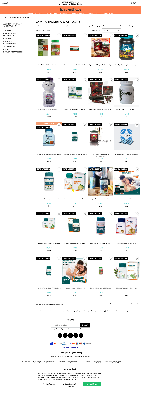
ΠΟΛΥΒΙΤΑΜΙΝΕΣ (9, 33)
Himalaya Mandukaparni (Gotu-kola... (49, 199)
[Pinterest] (81, 335)
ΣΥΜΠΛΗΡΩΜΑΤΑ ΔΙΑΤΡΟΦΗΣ (12, 24)
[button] (11, 9)
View (49, 72)
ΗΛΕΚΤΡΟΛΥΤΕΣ (9, 44)
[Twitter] (65, 335)
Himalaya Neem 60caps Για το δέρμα (49, 243)
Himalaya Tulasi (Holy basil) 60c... (126, 288)
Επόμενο (135, 304)
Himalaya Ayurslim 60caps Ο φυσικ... (75, 109)
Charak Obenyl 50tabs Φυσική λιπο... (49, 65)
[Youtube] (70, 335)
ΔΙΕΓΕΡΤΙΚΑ (8, 30)
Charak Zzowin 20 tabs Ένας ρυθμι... (126, 154)
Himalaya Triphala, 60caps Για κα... (126, 243)
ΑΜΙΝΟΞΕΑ (7, 41)
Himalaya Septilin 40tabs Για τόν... (100, 243)
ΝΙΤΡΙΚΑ (6, 49)
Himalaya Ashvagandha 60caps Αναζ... (49, 154)
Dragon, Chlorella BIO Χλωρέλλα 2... (127, 109)
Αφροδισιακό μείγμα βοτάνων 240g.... (100, 65)
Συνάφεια (111, 30)
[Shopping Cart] (129, 9)
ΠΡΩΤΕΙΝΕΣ (7, 38)
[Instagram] (75, 335)
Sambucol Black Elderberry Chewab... (49, 109)
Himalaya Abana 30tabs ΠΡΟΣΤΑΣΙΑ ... (49, 288)
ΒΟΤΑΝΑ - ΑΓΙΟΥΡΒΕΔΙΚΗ (13, 52)
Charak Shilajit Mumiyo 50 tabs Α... (100, 288)
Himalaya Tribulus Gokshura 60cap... (75, 199)
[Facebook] (60, 335)
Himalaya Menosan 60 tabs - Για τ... (75, 65)
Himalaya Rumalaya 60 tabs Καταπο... (75, 154)
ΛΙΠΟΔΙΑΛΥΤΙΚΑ (9, 46)
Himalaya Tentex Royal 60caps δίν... (127, 199)
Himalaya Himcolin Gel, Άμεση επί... (75, 288)
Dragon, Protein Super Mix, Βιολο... (100, 199)
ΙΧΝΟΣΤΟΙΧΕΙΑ (8, 36)
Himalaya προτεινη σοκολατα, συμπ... (126, 65)
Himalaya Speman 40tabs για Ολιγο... (74, 243)
